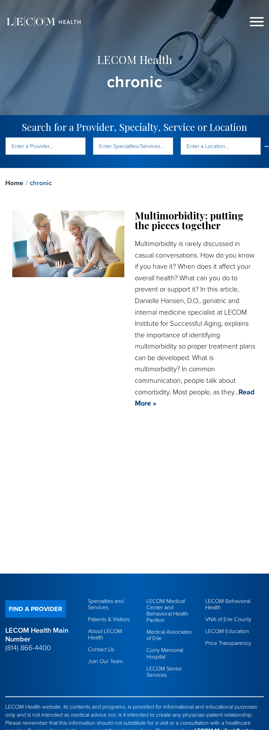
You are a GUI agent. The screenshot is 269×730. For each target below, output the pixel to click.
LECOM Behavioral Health (227, 604)
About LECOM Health (105, 634)
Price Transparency (228, 643)
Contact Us (101, 649)
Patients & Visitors (109, 619)
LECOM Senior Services (164, 672)
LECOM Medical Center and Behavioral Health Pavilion (167, 611)
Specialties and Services (106, 604)
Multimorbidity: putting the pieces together (189, 220)
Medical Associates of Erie (169, 635)
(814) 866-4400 (28, 648)
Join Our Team (105, 661)
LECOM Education (227, 631)
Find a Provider (35, 609)
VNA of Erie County (228, 619)
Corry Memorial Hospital (164, 653)
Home (14, 183)
